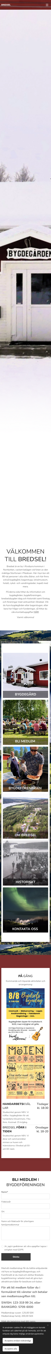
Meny (47, 4)
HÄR (36, 612)
